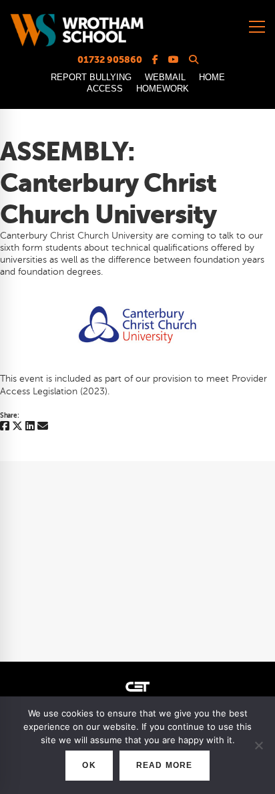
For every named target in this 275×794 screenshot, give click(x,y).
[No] (258, 745)
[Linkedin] (30, 427)
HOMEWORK (162, 89)
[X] (17, 427)
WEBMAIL (165, 77)
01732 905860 (109, 59)
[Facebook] (4, 427)
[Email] (42, 427)
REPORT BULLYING (91, 77)
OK (88, 765)
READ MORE (164, 765)
